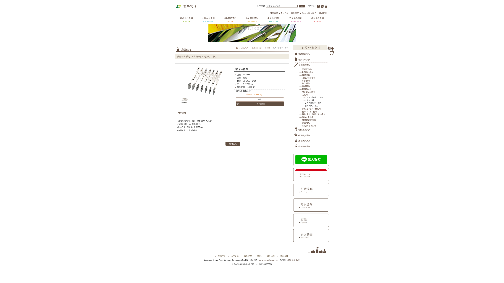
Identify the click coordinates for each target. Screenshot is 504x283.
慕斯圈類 (306, 86)
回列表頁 (233, 144)
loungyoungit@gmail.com (268, 260)
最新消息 (295, 13)
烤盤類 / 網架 (307, 72)
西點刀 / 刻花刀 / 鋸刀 (314, 97)
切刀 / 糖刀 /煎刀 (312, 106)
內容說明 (182, 113)
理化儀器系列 (295, 19)
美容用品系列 (317, 19)
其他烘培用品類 (309, 125)
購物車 (331, 51)
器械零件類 (307, 69)
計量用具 (306, 123)
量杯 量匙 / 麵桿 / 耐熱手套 (313, 114)
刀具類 (267, 48)
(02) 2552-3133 (294, 260)
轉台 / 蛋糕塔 (307, 117)
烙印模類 (306, 83)
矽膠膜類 (306, 81)
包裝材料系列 (208, 19)
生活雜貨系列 (273, 19)
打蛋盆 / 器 (306, 89)
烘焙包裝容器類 (309, 120)
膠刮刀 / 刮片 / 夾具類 (311, 109)
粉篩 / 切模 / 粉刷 (309, 111)
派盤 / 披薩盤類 (308, 78)
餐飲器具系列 (252, 19)
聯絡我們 (323, 13)
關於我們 (312, 13)
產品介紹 (284, 13)
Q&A (304, 13)
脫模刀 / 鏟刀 (310, 100)
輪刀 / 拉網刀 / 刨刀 (313, 103)
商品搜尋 (261, 6)
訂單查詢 (274, 13)
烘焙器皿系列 (230, 19)
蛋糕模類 (306, 75)
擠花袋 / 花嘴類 (308, 92)
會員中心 (222, 256)
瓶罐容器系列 (186, 19)
